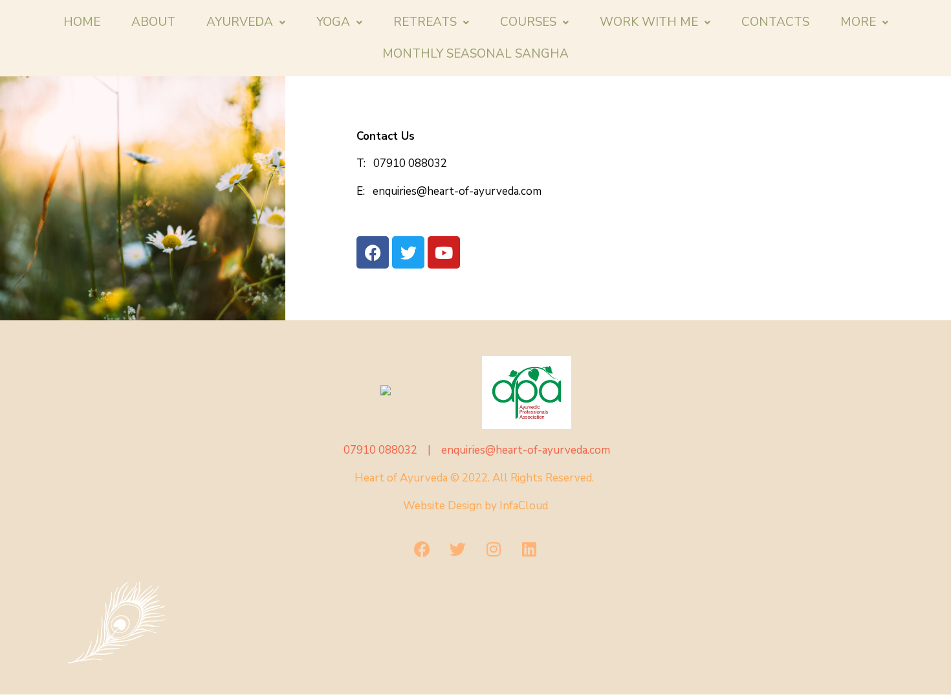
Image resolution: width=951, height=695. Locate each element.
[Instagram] (493, 549)
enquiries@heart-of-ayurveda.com (454, 191)
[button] (246, 22)
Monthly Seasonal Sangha (475, 53)
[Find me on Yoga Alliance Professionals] (425, 390)
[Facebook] (422, 549)
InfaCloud (523, 505)
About (153, 22)
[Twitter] (458, 549)
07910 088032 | (391, 450)
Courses (528, 22)
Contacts (775, 22)
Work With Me (649, 22)
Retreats (425, 22)
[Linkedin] (529, 549)
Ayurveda (239, 22)
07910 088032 (410, 163)
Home (81, 22)
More (858, 22)
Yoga (333, 22)
